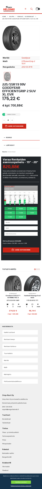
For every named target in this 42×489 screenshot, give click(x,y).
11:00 (32, 208)
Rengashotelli (7, 457)
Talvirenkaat (6, 423)
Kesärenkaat (11, 151)
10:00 (21, 208)
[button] (25, 9)
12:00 (10, 213)
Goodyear (26, 58)
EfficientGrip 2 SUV (28, 62)
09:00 (10, 208)
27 (20, 201)
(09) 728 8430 (7, 407)
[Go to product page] (13, 283)
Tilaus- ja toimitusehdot (10, 432)
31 (5, 203)
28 (25, 201)
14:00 (32, 213)
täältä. (27, 175)
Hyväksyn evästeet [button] (21, 482)
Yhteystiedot (6, 444)
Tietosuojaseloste (8, 436)
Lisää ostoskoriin (15, 126)
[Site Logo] (9, 9)
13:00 (21, 213)
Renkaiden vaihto (8, 453)
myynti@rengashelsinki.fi (10, 409)
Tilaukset (5, 470)
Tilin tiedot (6, 466)
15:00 (10, 217)
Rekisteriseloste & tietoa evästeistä (21, 486)
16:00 (21, 217)
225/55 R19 (27, 67)
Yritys (4, 440)
